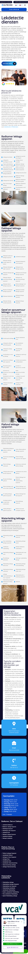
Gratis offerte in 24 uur (12, 944)
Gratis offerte (13, 9)
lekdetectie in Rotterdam (11, 127)
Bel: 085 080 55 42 (13, 947)
